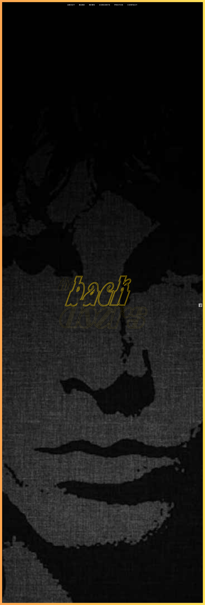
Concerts (104, 5)
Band (82, 5)
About (71, 5)
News (92, 5)
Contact (132, 5)
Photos (118, 5)
